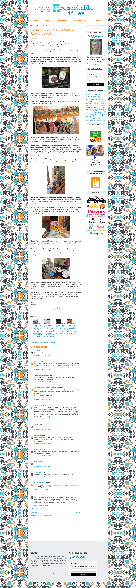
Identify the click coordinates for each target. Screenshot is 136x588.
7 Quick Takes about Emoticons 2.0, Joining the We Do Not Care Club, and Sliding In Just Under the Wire (60, 328)
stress (104, 118)
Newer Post (34, 512)
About (48, 20)
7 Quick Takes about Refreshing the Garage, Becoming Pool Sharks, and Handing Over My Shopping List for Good (72, 329)
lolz (87, 109)
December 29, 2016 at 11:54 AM (43, 419)
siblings (93, 118)
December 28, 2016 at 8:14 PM (42, 382)
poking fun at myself (50, 342)
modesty (88, 112)
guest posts (95, 105)
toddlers (96, 120)
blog (99, 97)
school (99, 116)
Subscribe (62, 20)
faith (90, 103)
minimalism (95, 111)
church (98, 99)
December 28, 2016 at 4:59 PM (42, 355)
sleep (98, 118)
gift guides (100, 103)
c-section (103, 97)
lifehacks (103, 107)
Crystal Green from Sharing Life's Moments (47, 387)
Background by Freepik (48, 573)
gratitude (88, 105)
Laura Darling (38, 435)
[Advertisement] (55, 529)
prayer (87, 116)
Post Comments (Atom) (44, 515)
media (96, 109)
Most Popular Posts (81, 20)
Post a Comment (37, 509)
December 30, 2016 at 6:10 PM (42, 456)
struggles (88, 120)
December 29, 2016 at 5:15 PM (42, 429)
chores (88, 99)
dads (97, 101)
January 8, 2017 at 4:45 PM (41, 489)
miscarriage (103, 111)
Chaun (36, 350)
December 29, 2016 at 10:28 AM (43, 399)
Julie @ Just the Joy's (40, 482)
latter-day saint (95, 107)
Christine (36, 424)
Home (36, 20)
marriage (91, 109)
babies (101, 95)
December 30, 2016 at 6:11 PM (42, 477)
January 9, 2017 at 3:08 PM (41, 505)
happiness (103, 105)
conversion (103, 99)
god (104, 103)
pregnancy (93, 116)
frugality (94, 103)
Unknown (36, 361)
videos (103, 120)
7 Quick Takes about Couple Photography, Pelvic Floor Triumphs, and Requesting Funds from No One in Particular (38, 330)
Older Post (78, 512)
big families (92, 97)
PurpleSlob (37, 405)
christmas (37, 342)
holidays (88, 107)
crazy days (42, 342)
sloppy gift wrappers (58, 161)
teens (92, 120)
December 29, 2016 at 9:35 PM (42, 443)
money (92, 112)
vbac (100, 120)
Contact (99, 20)
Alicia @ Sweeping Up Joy (42, 375)
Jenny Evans (37, 449)
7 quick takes (92, 95)
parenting (97, 113)
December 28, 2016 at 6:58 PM (42, 369)
